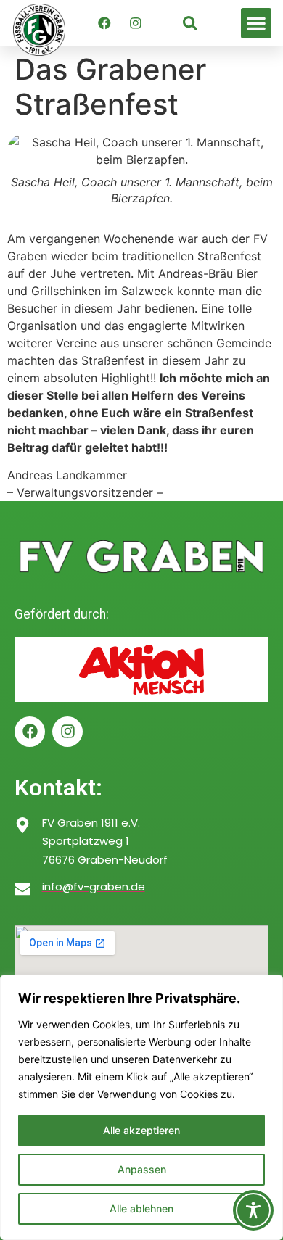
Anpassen (142, 1169)
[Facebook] (104, 23)
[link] (190, 23)
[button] (256, 23)
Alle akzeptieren (141, 1130)
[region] (141, 1107)
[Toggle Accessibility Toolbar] (253, 1210)
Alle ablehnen (141, 1208)
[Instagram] (135, 23)
